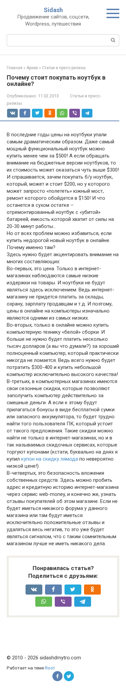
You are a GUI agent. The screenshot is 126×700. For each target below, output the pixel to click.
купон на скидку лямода (49, 459)
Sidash (53, 9)
